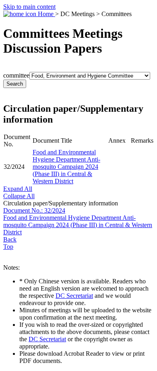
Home (45, 13)
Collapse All (19, 196)
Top (8, 246)
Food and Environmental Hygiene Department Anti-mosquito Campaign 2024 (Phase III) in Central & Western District (66, 166)
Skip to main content (29, 6)
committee (16, 75)
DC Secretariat (74, 295)
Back (10, 239)
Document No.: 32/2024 (34, 210)
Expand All (17, 188)
